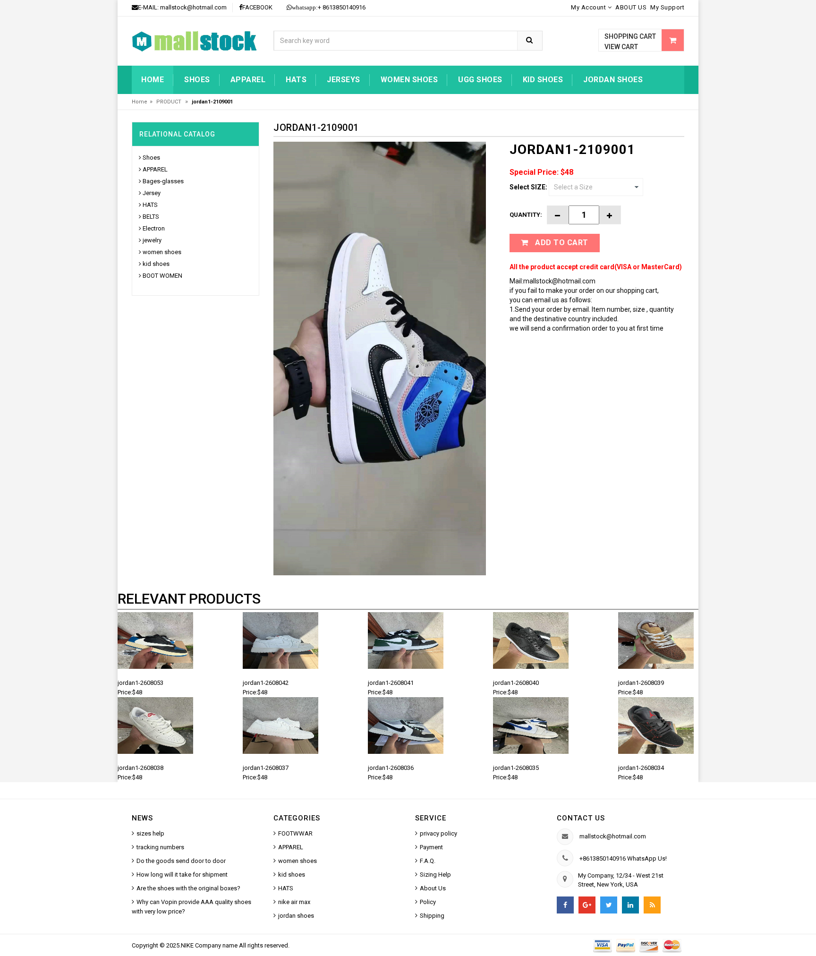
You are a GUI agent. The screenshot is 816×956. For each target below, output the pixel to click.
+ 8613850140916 (329, 7)
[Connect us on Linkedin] (630, 904)
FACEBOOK (257, 7)
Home (152, 79)
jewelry (152, 240)
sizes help (150, 833)
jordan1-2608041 (391, 682)
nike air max (294, 901)
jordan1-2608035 (516, 767)
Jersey (152, 192)
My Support (667, 7)
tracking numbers (160, 847)
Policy (428, 901)
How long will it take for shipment (182, 874)
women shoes (409, 79)
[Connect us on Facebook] (565, 904)
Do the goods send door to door (181, 860)
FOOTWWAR (295, 833)
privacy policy (438, 833)
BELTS (151, 216)
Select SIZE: (528, 187)
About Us (433, 888)
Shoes (197, 79)
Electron (154, 228)
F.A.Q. (427, 860)
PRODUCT (169, 102)
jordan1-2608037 (266, 767)
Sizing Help (435, 874)
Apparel (248, 79)
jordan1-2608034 (641, 767)
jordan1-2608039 (641, 682)
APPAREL (155, 169)
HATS (296, 79)
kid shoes (543, 79)
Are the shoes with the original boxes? (188, 888)
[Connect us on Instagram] (652, 904)
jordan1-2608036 (391, 767)
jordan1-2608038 (140, 767)
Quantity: (526, 214)
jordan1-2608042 (266, 682)
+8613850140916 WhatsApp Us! (623, 858)
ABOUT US (630, 7)
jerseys (343, 79)
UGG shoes (480, 79)
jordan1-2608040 (516, 682)
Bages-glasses (163, 181)
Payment (431, 847)
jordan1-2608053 (140, 682)
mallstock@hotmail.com (193, 7)
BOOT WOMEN (162, 275)
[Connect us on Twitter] (608, 904)
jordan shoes (613, 79)
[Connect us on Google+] (586, 904)
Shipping (432, 915)
